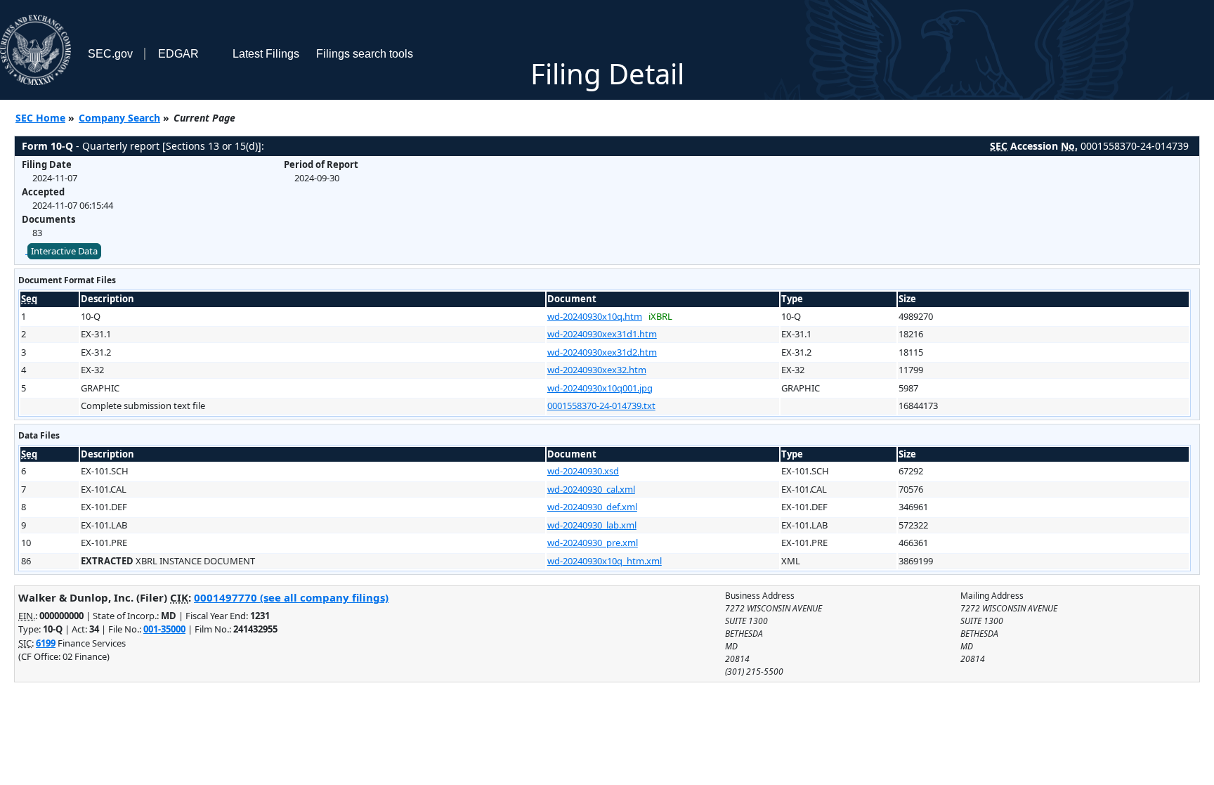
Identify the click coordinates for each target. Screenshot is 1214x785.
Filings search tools (364, 54)
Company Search (119, 117)
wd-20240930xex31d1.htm (602, 333)
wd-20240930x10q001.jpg (600, 388)
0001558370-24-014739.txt (601, 405)
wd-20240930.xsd (583, 471)
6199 (46, 643)
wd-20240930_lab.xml (592, 525)
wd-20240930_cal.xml (591, 489)
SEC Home (40, 117)
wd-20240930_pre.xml (592, 542)
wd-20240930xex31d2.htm (602, 352)
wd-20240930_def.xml (592, 506)
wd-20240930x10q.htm (594, 316)
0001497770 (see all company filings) (291, 597)
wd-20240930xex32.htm (596, 369)
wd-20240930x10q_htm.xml (604, 560)
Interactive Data (64, 251)
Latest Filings (266, 54)
